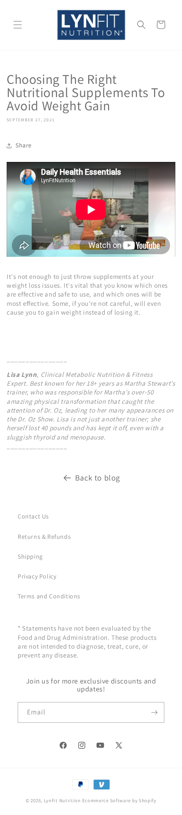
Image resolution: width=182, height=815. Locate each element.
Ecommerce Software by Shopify (119, 800)
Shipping (30, 556)
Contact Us (33, 516)
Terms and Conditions (49, 596)
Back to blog (97, 478)
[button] (17, 24)
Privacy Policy (37, 576)
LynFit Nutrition (62, 800)
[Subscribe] (154, 712)
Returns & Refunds (44, 537)
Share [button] (23, 145)
